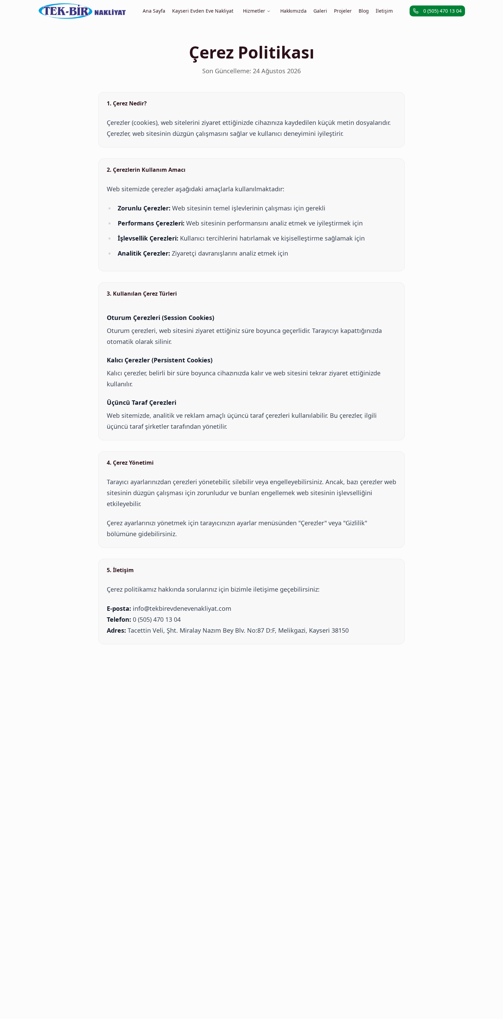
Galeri (320, 11)
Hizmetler (254, 11)
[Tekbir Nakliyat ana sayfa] (82, 11)
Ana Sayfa (154, 11)
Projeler (343, 11)
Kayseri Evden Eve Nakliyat (202, 11)
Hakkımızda (293, 11)
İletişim (384, 11)
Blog (364, 11)
